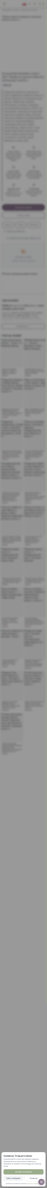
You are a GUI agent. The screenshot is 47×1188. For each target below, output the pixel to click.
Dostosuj (33, 1178)
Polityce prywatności (34, 1183)
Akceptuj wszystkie (23, 1172)
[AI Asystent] (41, 1182)
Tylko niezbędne (13, 1178)
